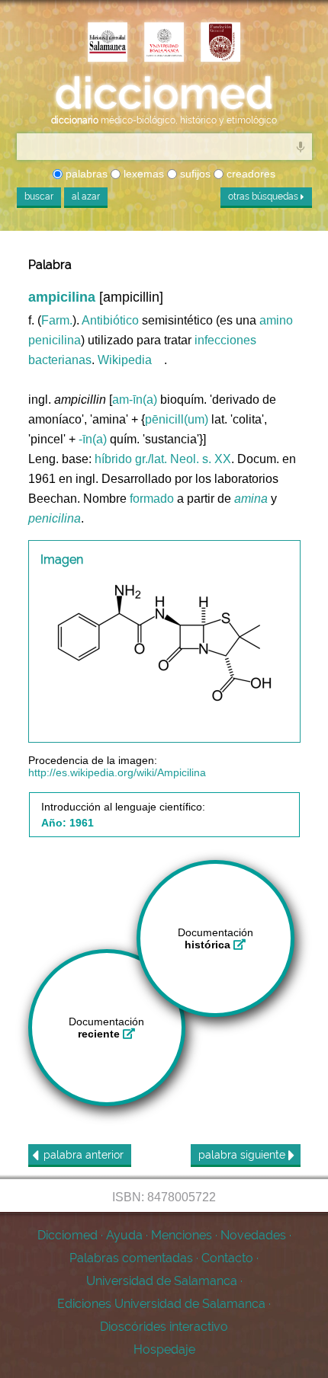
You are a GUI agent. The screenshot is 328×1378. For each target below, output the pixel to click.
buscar (38, 196)
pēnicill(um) (176, 419)
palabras (85, 174)
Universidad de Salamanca (161, 1281)
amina (251, 498)
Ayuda (124, 1235)
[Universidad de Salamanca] (164, 43)
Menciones (181, 1235)
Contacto (227, 1258)
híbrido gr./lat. (131, 458)
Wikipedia (125, 359)
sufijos (194, 174)
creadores (249, 174)
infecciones (225, 340)
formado (152, 498)
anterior (83, 1155)
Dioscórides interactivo (164, 1326)
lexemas (142, 174)
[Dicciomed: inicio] (164, 93)
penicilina (54, 340)
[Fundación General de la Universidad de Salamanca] (220, 43)
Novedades (253, 1235)
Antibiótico (110, 320)
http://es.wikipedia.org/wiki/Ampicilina (117, 772)
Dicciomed (67, 1235)
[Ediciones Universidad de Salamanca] (107, 43)
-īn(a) (93, 439)
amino (276, 320)
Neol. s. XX (200, 458)
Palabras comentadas (131, 1258)
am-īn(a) (134, 399)
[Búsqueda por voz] (300, 146)
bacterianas (60, 359)
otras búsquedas (264, 196)
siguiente (243, 1155)
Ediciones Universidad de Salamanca (161, 1303)
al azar (86, 196)
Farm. (56, 320)
